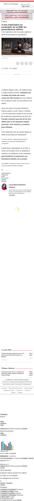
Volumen (3, 423)
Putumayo (4, 175)
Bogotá (3, 179)
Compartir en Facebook (8, 489)
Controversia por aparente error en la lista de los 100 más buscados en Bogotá (12, 355)
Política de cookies (28, 388)
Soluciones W (28, 390)
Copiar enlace (5, 497)
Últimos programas (16, 428)
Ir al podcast (17, 458)
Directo (24, 428)
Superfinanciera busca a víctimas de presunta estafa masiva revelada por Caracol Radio (12, 373)
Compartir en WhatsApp (8, 495)
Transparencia (19, 390)
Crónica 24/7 (4, 451)
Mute (2, 421)
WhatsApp (31, 63)
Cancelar (9, 483)
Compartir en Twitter (7, 491)
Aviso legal (4, 388)
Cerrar (3, 468)
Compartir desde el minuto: (10, 500)
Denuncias (4, 178)
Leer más (12, 195)
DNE (3, 176)
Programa (15, 4)
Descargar (3, 498)
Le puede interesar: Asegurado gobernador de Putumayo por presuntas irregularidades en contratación (14, 141)
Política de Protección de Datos (15, 388)
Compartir (24, 458)
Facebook (17, 63)
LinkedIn (26, 63)
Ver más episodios (6, 458)
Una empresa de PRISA (17, 398)
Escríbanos (20, 392)
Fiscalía (4, 181)
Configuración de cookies (8, 390)
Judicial (5, 21)
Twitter (22, 63)
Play (2, 425)
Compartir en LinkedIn (8, 493)
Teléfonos (13, 392)
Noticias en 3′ (5, 428)
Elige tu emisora (25, 6)
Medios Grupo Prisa (17, 402)
